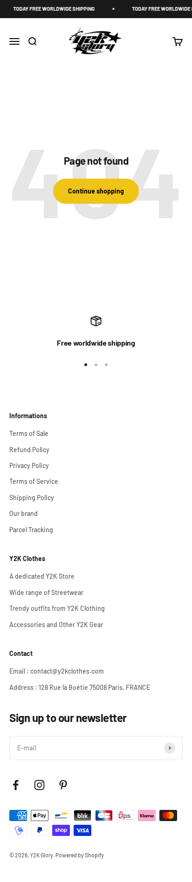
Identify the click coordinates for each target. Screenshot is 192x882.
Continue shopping (96, 191)
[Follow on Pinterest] (63, 785)
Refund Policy (29, 450)
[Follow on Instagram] (39, 785)
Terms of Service (33, 481)
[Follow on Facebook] (15, 785)
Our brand (23, 513)
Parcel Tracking (31, 530)
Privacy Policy (29, 465)
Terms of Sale (28, 433)
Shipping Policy (31, 497)
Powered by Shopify (79, 855)
